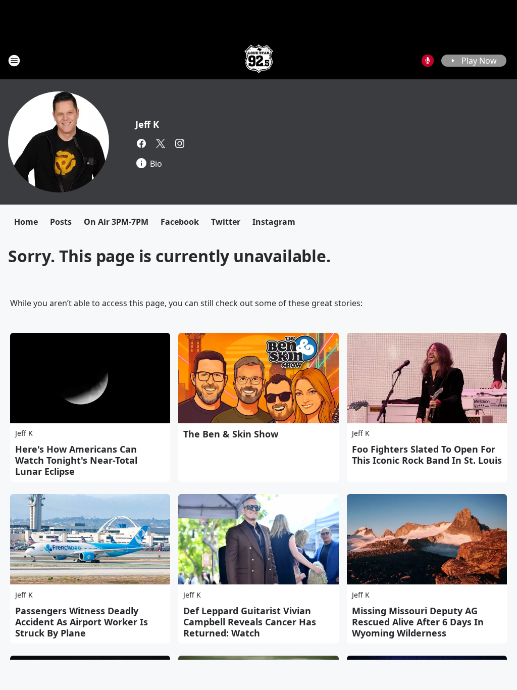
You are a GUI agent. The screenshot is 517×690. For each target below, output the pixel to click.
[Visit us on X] (160, 143)
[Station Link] (259, 60)
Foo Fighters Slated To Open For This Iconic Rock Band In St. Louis (427, 454)
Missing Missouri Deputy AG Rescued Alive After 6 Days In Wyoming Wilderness (418, 621)
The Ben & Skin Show (230, 433)
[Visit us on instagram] (180, 143)
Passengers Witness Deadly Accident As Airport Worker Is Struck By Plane (81, 621)
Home (26, 221)
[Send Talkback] (428, 61)
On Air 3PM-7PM (116, 221)
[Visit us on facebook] (141, 143)
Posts (61, 221)
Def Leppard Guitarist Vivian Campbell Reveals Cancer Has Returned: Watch (249, 621)
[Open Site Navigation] (14, 61)
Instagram (273, 221)
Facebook (180, 221)
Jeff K (147, 124)
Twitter (225, 221)
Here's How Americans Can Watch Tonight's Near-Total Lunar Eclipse (76, 460)
